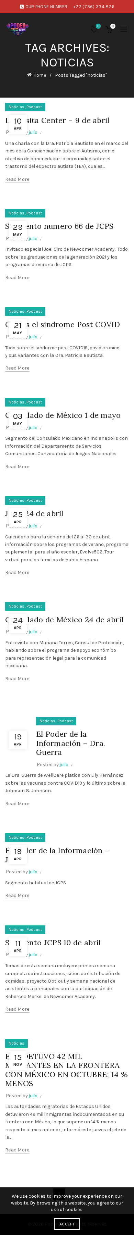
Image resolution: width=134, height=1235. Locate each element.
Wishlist (98, 26)
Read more (17, 179)
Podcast (34, 106)
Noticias (16, 106)
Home (39, 75)
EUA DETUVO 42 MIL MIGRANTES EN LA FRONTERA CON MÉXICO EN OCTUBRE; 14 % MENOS (66, 1069)
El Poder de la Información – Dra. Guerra (70, 743)
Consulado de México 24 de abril (64, 619)
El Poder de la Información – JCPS (57, 855)
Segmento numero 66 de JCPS (59, 226)
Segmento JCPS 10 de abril (53, 942)
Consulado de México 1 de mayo (63, 415)
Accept (67, 1224)
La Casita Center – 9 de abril (57, 120)
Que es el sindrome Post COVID (62, 324)
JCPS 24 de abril (34, 513)
